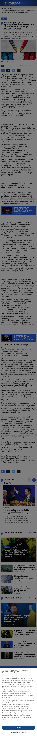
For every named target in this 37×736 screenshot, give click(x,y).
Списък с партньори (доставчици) (13, 721)
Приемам (19, 727)
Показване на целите (18, 732)
